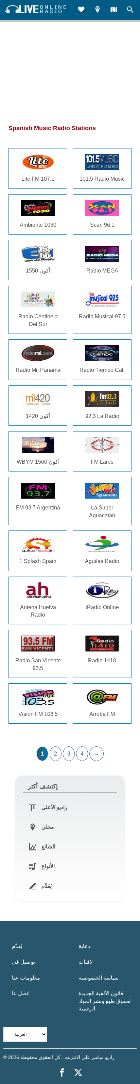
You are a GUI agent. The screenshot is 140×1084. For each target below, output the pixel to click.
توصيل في (23, 962)
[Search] (130, 10)
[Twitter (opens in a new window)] (78, 1072)
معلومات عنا (26, 978)
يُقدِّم (17, 946)
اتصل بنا (21, 993)
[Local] (97, 10)
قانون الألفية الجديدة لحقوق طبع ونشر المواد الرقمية (104, 1000)
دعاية (84, 946)
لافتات (85, 962)
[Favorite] (81, 10)
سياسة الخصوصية (98, 978)
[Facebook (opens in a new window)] (62, 1072)
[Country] (114, 10)
